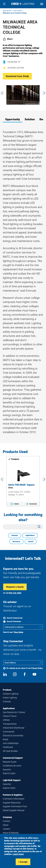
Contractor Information (13, 798)
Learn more (18, 854)
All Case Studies (10, 751)
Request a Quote (15, 586)
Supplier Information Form (15, 806)
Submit (40, 662)
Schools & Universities (13, 735)
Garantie (7, 769)
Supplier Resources (12, 802)
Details (16, 504)
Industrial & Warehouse (13, 727)
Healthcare (8, 747)
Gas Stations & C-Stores (14, 712)
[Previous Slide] (2, 93)
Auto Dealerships (11, 743)
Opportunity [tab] (12, 119)
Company (7, 817)
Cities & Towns (10, 716)
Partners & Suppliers (13, 795)
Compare (15, 459)
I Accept (23, 861)
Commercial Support (13, 758)
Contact (30, 541)
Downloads (33, 504)
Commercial (8, 731)
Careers (6, 829)
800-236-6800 (15, 593)
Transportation (10, 724)
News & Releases (11, 832)
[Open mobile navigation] (41, 4)
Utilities (6, 720)
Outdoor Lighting (10, 693)
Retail (5, 739)
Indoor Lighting (10, 697)
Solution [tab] (30, 119)
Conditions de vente (12, 765)
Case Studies (17, 10)
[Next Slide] (44, 93)
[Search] (4, 4)
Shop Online (18, 632)
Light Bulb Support (12, 780)
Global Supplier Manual (13, 810)
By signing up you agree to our (24, 668)
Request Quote (9, 762)
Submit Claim (9, 773)
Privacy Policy (37, 668)
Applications (7, 10)
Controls (7, 701)
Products (14, 535)
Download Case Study (17, 76)
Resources (16, 541)
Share (10, 39)
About (5, 825)
